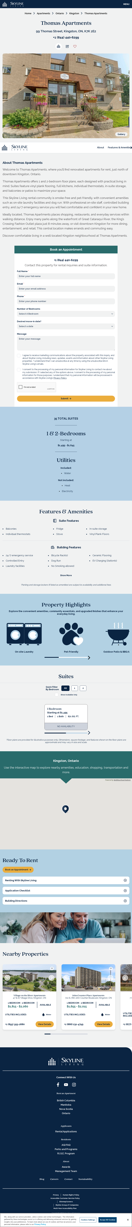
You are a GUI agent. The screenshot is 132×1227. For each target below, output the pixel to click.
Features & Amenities (120, 147)
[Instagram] (74, 1085)
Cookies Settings (88, 1220)
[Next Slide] (51, 978)
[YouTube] (66, 1085)
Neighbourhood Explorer (122, 780)
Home (28, 13)
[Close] (128, 1220)
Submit (64, 398)
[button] (66, 809)
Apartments (43, 13)
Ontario (60, 13)
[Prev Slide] (7, 978)
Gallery (121, 134)
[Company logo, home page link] (13, 4)
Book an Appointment (16, 869)
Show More (66, 575)
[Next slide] (89, 658)
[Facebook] (58, 1085)
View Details (44, 1024)
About (100, 147)
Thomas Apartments (95, 13)
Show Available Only (68, 695)
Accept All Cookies (107, 1220)
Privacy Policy (60, 378)
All (65, 688)
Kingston (74, 13)
